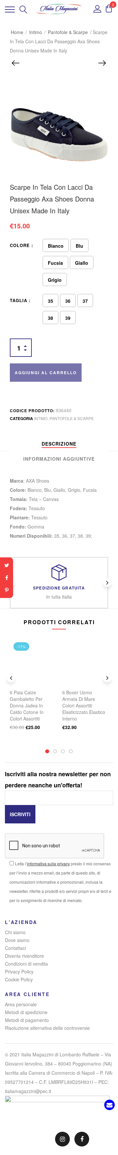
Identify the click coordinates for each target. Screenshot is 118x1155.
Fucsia (55, 263)
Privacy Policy (19, 971)
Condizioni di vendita (26, 963)
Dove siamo (17, 940)
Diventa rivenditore (24, 956)
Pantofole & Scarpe (68, 32)
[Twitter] (6, 565)
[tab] (59, 443)
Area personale (21, 1004)
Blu (79, 245)
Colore (20, 245)
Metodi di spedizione (26, 1012)
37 (85, 301)
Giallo (81, 263)
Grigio (55, 280)
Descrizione (59, 443)
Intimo (35, 32)
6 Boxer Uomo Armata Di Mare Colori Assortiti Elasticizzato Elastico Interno (83, 705)
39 (67, 318)
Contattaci (15, 948)
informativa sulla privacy (48, 863)
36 (67, 301)
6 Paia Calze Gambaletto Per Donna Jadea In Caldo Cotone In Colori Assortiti (27, 705)
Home (17, 32)
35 (50, 301)
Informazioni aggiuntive (59, 458)
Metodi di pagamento (27, 1020)
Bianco (56, 245)
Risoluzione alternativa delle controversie (47, 1028)
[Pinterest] (6, 590)
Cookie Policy (19, 979)
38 (50, 318)
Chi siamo (15, 932)
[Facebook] (6, 577)
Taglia (18, 300)
